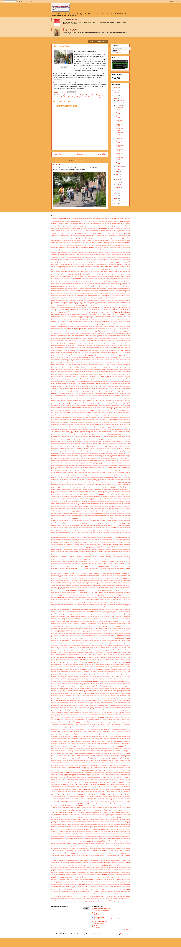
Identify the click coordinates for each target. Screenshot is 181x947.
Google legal (120, 443)
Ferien (52, 395)
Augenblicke (70, 255)
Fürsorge (57, 419)
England (103, 369)
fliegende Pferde (74, 400)
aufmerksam (62, 254)
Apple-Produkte (62, 249)
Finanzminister (54, 398)
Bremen (99, 295)
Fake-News (82, 386)
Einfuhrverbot (127, 360)
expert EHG (80, 383)
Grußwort (74, 450)
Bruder (67, 298)
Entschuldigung (126, 371)
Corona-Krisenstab (60, 330)
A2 (123, 218)
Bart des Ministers (111, 264)
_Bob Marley (54, 218)
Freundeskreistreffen (81, 412)
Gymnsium (126, 451)
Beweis (108, 283)
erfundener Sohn (102, 374)
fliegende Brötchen (66, 400)
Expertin (89, 383)
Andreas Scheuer (75, 237)
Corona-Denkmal (101, 328)
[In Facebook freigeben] (73, 92)
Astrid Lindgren (124, 250)
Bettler (76, 283)
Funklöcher (116, 417)
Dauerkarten (99, 335)
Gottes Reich (54, 444)
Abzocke (125, 223)
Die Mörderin (106, 342)
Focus (94, 402)
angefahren (68, 238)
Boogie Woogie (83, 291)
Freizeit (122, 410)
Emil (129, 367)
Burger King (95, 311)
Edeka (68, 357)
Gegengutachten (115, 426)
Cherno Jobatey (109, 319)
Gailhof (107, 420)
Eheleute (128, 357)
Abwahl (96, 223)
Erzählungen (115, 378)
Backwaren (86, 262)
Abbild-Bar (61, 219)
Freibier (105, 408)
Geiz (104, 427)
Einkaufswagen (55, 364)
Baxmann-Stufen (126, 266)
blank (112, 288)
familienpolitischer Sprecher (88, 390)
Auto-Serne (71, 261)
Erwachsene (97, 378)
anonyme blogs (105, 242)
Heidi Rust (120, 463)
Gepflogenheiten (121, 431)
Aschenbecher (107, 250)
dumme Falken (99, 354)
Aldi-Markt (83, 228)
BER (110, 273)
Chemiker (99, 319)
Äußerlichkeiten (74, 259)
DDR (129, 335)
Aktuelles (57, 228)
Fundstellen (91, 417)
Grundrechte (86, 448)
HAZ (81, 463)
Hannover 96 (99, 457)
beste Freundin (92, 279)
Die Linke (101, 342)
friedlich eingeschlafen (71, 414)
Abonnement (67, 221)
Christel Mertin (79, 321)
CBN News (76, 317)
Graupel (92, 444)
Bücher (99, 298)
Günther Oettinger (97, 450)
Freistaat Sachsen (106, 410)
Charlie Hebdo (71, 319)
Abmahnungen (54, 221)
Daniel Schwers (101, 333)
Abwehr (99, 223)
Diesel (90, 343)
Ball (67, 264)
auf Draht (94, 252)
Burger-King (101, 311)
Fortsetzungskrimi (55, 403)
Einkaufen (77, 362)
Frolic (58, 415)
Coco (111, 324)
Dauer (88, 335)
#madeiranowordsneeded (63, 218)
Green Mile (96, 444)
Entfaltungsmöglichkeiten (62, 371)
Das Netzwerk (64, 335)
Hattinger (77, 462)
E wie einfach (113, 355)
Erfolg (76, 374)
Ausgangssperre (55, 257)
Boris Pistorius (118, 291)
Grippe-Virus (70, 446)
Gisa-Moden (75, 441)
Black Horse (104, 288)
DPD (119, 348)
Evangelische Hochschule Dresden (107, 381)
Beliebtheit (97, 273)
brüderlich (72, 298)
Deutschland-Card (102, 340)
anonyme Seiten (55, 243)
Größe (95, 446)
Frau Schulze (119, 407)
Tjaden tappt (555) (119, 108)
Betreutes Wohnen (97, 281)
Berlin (66, 274)
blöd (74, 290)
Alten (77, 230)
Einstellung (64, 366)
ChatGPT (82, 319)
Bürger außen (81, 311)
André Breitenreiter (119, 235)
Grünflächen (62, 450)
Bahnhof (118, 262)
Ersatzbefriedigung (77, 378)
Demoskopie (107, 336)
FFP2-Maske (82, 396)
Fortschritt (122, 402)
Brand (89, 293)
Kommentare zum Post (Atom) (83, 160)
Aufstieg (112, 254)
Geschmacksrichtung (69, 436)
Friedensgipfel (54, 414)
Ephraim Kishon (116, 372)
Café (76, 316)
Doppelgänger (65, 348)
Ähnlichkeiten (60, 226)
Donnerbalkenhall (55, 348)
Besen (99, 278)
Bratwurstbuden (122, 293)
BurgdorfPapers (70, 311)
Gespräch (111, 436)
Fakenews (87, 386)
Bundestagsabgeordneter (68, 305)
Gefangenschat (87, 426)
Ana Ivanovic (84, 235)
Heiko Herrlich (61, 465)
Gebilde (111, 422)
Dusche (90, 355)
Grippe (65, 446)
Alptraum (53, 230)
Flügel (128, 400)
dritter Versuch (85, 352)
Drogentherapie (120, 352)
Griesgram (53, 446)
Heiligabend (83, 465)
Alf (94, 228)
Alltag (125, 228)
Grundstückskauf (105, 448)
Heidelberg (108, 463)
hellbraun (77, 468)
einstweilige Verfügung (72, 366)
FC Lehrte (85, 391)
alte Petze (73, 230)
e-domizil (125, 355)
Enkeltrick (116, 369)
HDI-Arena (84, 463)
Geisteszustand (92, 427)
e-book (121, 355)
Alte (63, 230)
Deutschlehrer (119, 340)
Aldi (79, 228)
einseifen (59, 366)
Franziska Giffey (99, 407)
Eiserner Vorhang (66, 367)
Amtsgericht (78, 233)
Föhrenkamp (98, 402)
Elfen (107, 367)
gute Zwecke (54, 451)
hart (111, 460)
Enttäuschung (77, 372)
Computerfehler (65, 326)
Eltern (118, 367)
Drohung (70, 354)
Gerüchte (128, 432)
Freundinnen (94, 412)
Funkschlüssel (123, 417)
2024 (116, 88)
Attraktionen (74, 252)
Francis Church (112, 403)
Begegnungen (73, 269)
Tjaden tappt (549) (119, 141)
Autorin (100, 261)
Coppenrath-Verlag (98, 326)
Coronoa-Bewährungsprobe (79, 331)
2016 (116, 198)
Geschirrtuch (54, 436)
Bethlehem (60, 281)
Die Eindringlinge (95, 342)
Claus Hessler (88, 324)
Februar (118, 184)
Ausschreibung (126, 257)
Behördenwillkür (71, 271)
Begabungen (59, 269)
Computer (59, 326)
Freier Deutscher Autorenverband (78, 410)
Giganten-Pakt (63, 441)
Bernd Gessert (102, 274)
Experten (85, 383)
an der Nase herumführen (75, 235)
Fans (115, 390)
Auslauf (94, 257)
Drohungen (75, 354)
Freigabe (88, 410)
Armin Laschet (76, 95)
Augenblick (64, 255)
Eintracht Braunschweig (82, 366)
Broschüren (114, 297)
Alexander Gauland (89, 228)
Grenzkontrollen (107, 444)
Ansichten (96, 243)
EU (65, 379)
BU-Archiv (86, 298)
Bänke (93, 264)
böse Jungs (62, 293)
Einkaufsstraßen (117, 362)
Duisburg (94, 354)
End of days (59, 369)
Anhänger (65, 240)
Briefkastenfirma (67, 297)
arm (110, 249)
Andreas (62, 237)
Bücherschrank (120, 298)
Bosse (75, 293)
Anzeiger (78, 247)
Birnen (66, 288)
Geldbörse (127, 427)
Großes (128, 446)
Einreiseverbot (91, 364)
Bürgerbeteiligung (108, 311)
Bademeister (97, 262)
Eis (121, 366)
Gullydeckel (82, 450)
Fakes (91, 386)
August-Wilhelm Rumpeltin (85, 255)
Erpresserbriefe (54, 378)
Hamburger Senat (62, 455)
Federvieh (117, 391)
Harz (52, 462)
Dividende (126, 345)
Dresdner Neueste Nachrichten (58, 352)
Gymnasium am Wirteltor (118, 451)
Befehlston (127, 267)
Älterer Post (102, 154)
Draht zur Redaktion (79, 350)
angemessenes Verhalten (99, 238)
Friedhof (60, 414)
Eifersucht (86, 359)
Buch (95, 298)
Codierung (115, 324)
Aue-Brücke (89, 252)
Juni (117, 174)
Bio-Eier (128, 286)
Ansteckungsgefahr (110, 243)
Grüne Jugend (117, 448)
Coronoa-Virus (88, 331)
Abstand (120, 221)
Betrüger (121, 281)
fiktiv (89, 396)
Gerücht (123, 432)
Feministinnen (115, 393)
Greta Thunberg (120, 444)
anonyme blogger (96, 242)
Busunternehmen (55, 316)
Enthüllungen (96, 371)
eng (91, 369)
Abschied (105, 221)
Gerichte (91, 432)
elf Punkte (103, 367)
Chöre (57, 321)
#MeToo (72, 218)
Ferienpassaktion (58, 395)
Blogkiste (82, 290)
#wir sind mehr (77, 218)
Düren (77, 355)
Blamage (109, 288)
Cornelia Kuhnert (119, 326)
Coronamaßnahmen (55, 331)
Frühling (96, 415)
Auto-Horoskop (65, 261)
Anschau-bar (57, 165)
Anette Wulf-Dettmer (106, 237)
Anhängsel (76, 240)
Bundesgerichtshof (125, 302)
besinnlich (114, 278)
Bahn (110, 262)
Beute (85, 283)
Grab (65, 444)
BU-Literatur (91, 298)
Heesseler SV (99, 463)
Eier (83, 359)
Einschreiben (54, 366)
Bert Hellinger (65, 276)
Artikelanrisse (75, 250)
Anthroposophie (69, 245)
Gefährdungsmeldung (69, 426)
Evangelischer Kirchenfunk (121, 381)
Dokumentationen (80, 347)
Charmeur (77, 319)
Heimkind (53, 467)
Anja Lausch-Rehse (96, 240)
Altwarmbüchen (122, 231)
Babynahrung (127, 261)
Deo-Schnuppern (121, 336)
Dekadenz (67, 336)
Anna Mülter (68, 242)
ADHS (63, 225)
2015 (116, 200)
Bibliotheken (62, 285)
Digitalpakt (76, 345)
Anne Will (85, 242)
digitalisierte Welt (63, 345)
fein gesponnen (89, 393)
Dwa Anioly (102, 355)
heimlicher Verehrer (65, 467)
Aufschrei (82, 254)
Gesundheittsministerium (124, 438)
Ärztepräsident (87, 250)
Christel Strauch (86, 321)
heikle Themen (54, 465)
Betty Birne (81, 283)
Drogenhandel (112, 352)
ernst (116, 376)
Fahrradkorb (115, 384)
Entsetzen (53, 372)
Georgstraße (104, 431)
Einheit (68, 362)
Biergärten (94, 285)
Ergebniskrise (114, 374)
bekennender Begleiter (124, 271)
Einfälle (105, 360)
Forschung (117, 402)
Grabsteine (68, 444)
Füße (60, 420)
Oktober (118, 105)
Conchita (86, 326)
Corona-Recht (89, 330)
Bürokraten (63, 314)
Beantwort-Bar (97, 267)
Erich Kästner (54, 376)
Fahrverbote (58, 386)
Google (115, 443)
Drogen (98, 352)
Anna (64, 242)
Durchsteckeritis (65, 355)
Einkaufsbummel (83, 362)
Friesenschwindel (105, 414)
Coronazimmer (69, 331)
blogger (78, 290)
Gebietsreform (106, 422)
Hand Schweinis (98, 455)
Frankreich (127, 405)
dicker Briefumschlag (73, 342)
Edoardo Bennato (110, 357)
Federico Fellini (102, 391)
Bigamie (98, 285)
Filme (112, 396)
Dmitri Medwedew (66, 347)
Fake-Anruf (70, 386)
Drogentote (53, 354)
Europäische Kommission (99, 379)
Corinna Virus (112, 326)
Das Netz (59, 335)
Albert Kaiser (67, 95)
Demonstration (100, 336)
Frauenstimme (71, 408)
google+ (125, 443)
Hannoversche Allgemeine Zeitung (112, 457)
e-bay (117, 355)
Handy (79, 456)
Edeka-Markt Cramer (93, 357)
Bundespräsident (94, 303)
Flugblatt (125, 400)
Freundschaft (107, 412)
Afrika (96, 225)
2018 (116, 193)
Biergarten (89, 285)
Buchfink (53, 300)
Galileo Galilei (113, 420)
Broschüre (109, 297)
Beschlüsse (84, 278)
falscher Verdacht (96, 388)
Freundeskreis (74, 412)
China (125, 319)
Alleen (122, 228)
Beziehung (124, 283)
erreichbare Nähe (68, 378)
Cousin (115, 331)
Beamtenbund (90, 267)
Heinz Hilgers (98, 467)
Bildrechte (71, 286)
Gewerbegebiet (82, 439)
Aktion (92, 226)
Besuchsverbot (54, 281)
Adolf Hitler (74, 225)
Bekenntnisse (54, 273)
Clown (105, 324)
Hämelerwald (82, 455)
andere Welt (112, 235)
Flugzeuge (84, 402)
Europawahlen (81, 381)
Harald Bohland (100, 460)
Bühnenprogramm (55, 302)
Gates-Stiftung (95, 422)
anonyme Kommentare (124, 242)
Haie (87, 453)
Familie (114, 388)
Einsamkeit (107, 364)
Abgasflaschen (82, 219)
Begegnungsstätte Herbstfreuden (84, 269)
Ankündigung (54, 242)
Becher (102, 267)
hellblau (72, 468)
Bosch (58, 293)
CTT (65, 333)
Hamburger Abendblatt (118, 453)
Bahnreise (127, 262)
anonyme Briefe (113, 242)
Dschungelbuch (85, 354)
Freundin (89, 412)
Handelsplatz (127, 455)
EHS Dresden (79, 359)
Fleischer (121, 398)
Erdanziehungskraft (55, 374)
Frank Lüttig (124, 403)
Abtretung (92, 223)
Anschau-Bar (84, 243)
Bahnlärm (123, 262)
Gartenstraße (54, 422)
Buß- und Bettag (98, 314)
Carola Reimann (115, 316)
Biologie (58, 288)
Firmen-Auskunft (90, 398)
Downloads (115, 348)
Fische (95, 398)
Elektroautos (98, 367)
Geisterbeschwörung (77, 427)
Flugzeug (79, 402)
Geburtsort (71, 424)
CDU (80, 318)
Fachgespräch (104, 383)
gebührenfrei (54, 424)
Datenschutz (84, 335)
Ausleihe (98, 257)
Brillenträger (100, 297)
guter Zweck (69, 451)
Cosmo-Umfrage (95, 331)
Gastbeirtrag (71, 422)
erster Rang (91, 378)
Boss (72, 293)
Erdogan (62, 374)
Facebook (97, 383)
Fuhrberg (110, 415)
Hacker (66, 453)
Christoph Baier (107, 323)
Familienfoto (54, 390)
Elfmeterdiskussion (113, 367)
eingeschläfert (59, 362)
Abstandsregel (55, 223)
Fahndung (120, 383)
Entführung (82, 371)
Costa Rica (101, 331)
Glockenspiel (119, 441)
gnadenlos (79, 443)
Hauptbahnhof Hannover (104, 462)
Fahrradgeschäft (89, 384)
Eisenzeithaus (59, 367)
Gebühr (119, 422)
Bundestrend (102, 305)
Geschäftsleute (92, 434)
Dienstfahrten (77, 343)
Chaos (62, 319)
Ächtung (57, 225)
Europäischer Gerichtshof (110, 379)
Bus (73, 314)
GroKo (83, 446)
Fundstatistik (85, 417)
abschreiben (110, 221)
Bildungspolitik (109, 286)
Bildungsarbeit (88, 286)
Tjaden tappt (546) (119, 154)
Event (128, 381)
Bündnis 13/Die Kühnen (98, 307)
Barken (104, 264)
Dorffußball (105, 348)
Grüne (111, 448)
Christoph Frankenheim (125, 323)
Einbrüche (71, 360)
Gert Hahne (118, 432)
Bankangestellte (88, 264)
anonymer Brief (63, 243)
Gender (77, 431)
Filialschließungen (99, 396)
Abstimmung (76, 223)
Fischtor (105, 398)
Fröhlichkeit (53, 415)
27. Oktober (89, 218)
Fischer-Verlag (100, 398)
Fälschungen (109, 388)
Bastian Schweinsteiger (65, 266)
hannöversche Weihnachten (62, 458)
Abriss (85, 221)
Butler (60, 316)
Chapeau (66, 319)
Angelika (85, 238)
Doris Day (110, 348)
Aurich (93, 255)
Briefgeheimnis (54, 297)
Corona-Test (104, 330)
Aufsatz (77, 254)
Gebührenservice (61, 424)
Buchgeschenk (59, 300)
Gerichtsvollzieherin (106, 432)
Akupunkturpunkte (64, 228)
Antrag (113, 245)
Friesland (111, 414)
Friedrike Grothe (97, 414)
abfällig (76, 219)
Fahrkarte (58, 384)
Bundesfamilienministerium (114, 302)
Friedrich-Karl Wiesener (88, 414)
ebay (128, 355)
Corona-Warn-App (126, 330)
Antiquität (75, 245)
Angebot (53, 238)
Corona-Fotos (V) (119, 137)
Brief (111, 295)
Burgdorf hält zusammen (59, 309)
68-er (120, 218)
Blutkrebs (118, 290)
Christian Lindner (121, 321)
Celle (106, 317)
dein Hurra (62, 336)
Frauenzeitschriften (79, 408)
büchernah (114, 298)
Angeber (128, 237)
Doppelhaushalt (72, 348)
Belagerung (72, 273)
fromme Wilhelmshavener (64, 415)
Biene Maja (77, 285)
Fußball (74, 419)
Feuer (52, 396)
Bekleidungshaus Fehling (63, 273)
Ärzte (82, 250)
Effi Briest (116, 357)
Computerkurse (73, 326)
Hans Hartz (98, 458)
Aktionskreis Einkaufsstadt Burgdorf (106, 226)
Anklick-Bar (127, 240)
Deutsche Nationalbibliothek (104, 338)
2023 (116, 90)
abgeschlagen (95, 219)
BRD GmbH (92, 295)
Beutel (88, 283)
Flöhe (85, 400)
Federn (112, 391)
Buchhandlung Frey (81, 300)
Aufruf (74, 254)
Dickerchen (81, 342)
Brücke (64, 298)
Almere (128, 228)
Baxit (121, 266)
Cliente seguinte (99, 324)
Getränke (53, 439)
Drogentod (127, 352)
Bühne (123, 300)
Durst (86, 355)
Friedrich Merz (79, 414)
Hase (55, 462)
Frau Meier (113, 407)
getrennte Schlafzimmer (61, 439)
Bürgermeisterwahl (91, 312)
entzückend (99, 372)
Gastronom (81, 422)
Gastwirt (90, 422)
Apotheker (53, 249)
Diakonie (60, 342)
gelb (107, 427)
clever (93, 324)
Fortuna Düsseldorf (63, 403)
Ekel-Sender (83, 367)
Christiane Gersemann (78, 323)
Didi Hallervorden (87, 342)
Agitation (109, 225)
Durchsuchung (72, 355)
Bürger (75, 311)
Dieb (63, 343)
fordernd (106, 402)
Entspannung (70, 372)
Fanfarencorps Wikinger (100, 390)
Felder (101, 393)
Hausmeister (74, 463)
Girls (71, 441)
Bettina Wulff (72, 283)
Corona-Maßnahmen (69, 330)
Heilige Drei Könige (93, 465)
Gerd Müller (60, 432)
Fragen (102, 403)
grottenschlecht (66, 448)
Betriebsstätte (105, 281)
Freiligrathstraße (98, 410)
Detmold (75, 338)
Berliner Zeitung (83, 274)
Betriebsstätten (111, 281)
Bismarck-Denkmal (84, 288)
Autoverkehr (105, 261)
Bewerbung (113, 283)
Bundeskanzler (70, 303)
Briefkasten (61, 297)
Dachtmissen (72, 333)
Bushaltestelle (91, 314)
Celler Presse (111, 317)
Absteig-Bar (61, 223)
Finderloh (60, 398)
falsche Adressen (100, 386)
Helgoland (68, 468)
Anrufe (76, 243)
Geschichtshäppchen (125, 434)
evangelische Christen (94, 381)
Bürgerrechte (99, 312)
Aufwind (121, 254)
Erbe (122, 372)
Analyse (89, 235)
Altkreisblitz (100, 231)
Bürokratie (69, 314)
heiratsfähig (114, 467)
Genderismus (82, 431)
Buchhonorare (102, 300)
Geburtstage (82, 424)
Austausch (105, 259)
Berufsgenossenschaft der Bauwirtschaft (84, 276)
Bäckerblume (76, 262)
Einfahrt (98, 360)
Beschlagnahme (77, 278)
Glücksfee (53, 443)
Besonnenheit (120, 278)
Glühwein (70, 443)
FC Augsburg (73, 391)
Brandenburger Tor (102, 293)
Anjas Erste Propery (116, 240)
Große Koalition (108, 446)
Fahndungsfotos (126, 383)
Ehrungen (73, 359)
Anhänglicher (71, 240)
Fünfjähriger (96, 417)
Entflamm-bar (77, 371)
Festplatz (117, 395)
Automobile (96, 261)
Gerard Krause (54, 432)
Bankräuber (98, 264)
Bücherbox (103, 298)
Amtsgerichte (62, 235)
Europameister (62, 381)
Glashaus (92, 441)
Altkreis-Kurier (84, 231)
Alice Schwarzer (116, 228)
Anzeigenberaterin (65, 247)
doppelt (83, 348)
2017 (116, 195)
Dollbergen (86, 347)
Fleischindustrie (126, 398)
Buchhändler (66, 300)
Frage (98, 403)
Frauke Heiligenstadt (88, 408)
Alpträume (58, 230)
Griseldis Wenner (77, 446)
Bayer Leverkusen (55, 267)
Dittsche (121, 345)
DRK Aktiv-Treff (92, 352)
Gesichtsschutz (99, 436)
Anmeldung (60, 242)
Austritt (110, 259)
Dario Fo (125, 333)
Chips (128, 319)
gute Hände (120, 450)
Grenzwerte (113, 444)
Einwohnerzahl (117, 366)
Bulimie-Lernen (64, 302)
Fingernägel (65, 398)
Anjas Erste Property (106, 240)
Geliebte (104, 429)
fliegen (60, 400)
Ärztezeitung (93, 250)
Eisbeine (124, 366)
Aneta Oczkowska (97, 237)
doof (60, 348)
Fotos (91, 403)
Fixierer (109, 398)
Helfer (128, 467)
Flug (114, 400)
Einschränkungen (126, 364)
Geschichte (110, 434)
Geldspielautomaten (77, 429)
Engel (93, 369)
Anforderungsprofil (122, 237)
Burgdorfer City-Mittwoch (97, 309)
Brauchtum (57, 295)
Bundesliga (86, 303)
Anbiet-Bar (107, 235)
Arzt (79, 250)
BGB (129, 283)
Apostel (118, 247)
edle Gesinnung (101, 357)
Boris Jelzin (99, 291)
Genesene (96, 431)
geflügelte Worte (107, 426)
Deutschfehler (87, 340)
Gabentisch (94, 420)
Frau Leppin (108, 407)
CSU (63, 333)
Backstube (81, 262)
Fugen (106, 415)
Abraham (73, 221)
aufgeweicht (122, 252)
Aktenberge (87, 226)
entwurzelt (88, 372)
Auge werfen (127, 254)
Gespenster (105, 436)
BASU (72, 266)
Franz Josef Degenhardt (65, 407)
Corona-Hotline (122, 328)
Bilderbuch (61, 286)
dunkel (116, 354)
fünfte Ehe (102, 417)
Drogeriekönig (60, 354)
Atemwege (53, 252)
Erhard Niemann (126, 374)
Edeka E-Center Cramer (76, 357)
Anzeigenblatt (72, 247)
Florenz (93, 400)
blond (85, 290)
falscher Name (88, 388)
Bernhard (128, 274)
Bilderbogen (54, 286)
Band (74, 264)
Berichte (63, 274)
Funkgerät (107, 417)
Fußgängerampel (71, 420)
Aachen (126, 218)
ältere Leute (95, 230)
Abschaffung (100, 221)
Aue (85, 252)
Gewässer (76, 439)
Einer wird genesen (92, 360)
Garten (122, 420)
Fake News (65, 386)
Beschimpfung (54, 278)
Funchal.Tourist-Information (62, 417)
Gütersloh (75, 451)
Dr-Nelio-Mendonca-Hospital (61, 350)
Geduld (121, 424)
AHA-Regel (124, 225)
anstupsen (123, 243)
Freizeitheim (127, 410)
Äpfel (110, 247)
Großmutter (60, 448)
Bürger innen (88, 311)
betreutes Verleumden (80, 281)
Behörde (53, 271)
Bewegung (104, 283)
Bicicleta (68, 285)
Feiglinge (84, 393)
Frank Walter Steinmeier (73, 405)
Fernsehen (72, 395)
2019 (116, 190)
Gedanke (92, 424)
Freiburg (109, 408)
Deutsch (79, 338)
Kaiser (59, 97)
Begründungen (112, 269)
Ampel (63, 233)
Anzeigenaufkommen (56, 247)
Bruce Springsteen (58, 298)
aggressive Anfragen (102, 225)
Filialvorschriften (107, 396)
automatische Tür (89, 261)
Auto (60, 261)
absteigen (67, 223)
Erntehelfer (127, 376)
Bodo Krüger (65, 291)
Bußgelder (114, 314)
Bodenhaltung (126, 290)
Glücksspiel (58, 443)
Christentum (97, 321)
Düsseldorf (94, 355)
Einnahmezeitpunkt (83, 364)
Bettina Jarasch (126, 281)
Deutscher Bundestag (125, 338)
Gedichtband (107, 424)
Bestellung (99, 279)
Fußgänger (64, 420)
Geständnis (121, 436)
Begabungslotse (65, 269)
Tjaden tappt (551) (119, 129)
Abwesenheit (115, 223)
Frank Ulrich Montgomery (60, 405)
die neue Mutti (112, 342)
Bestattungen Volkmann (71, 279)
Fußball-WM (104, 419)
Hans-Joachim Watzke (56, 460)
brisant (104, 297)
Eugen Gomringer (82, 379)
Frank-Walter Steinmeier (84, 405)
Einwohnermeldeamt (109, 366)
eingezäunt (64, 362)
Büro (59, 314)
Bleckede (57, 290)
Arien (108, 249)
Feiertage (77, 393)
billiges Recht (123, 286)
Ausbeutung (97, 255)
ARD (97, 249)
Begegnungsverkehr (96, 269)
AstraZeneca (117, 250)
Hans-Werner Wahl (77, 460)
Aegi (82, 225)
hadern (70, 453)
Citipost (72, 324)
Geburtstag (76, 424)
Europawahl (74, 381)
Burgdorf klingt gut (70, 309)
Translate (119, 52)
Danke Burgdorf (119, 333)
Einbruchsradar (77, 360)
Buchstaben (108, 300)
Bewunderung (119, 283)
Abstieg (71, 223)
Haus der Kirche (60, 463)
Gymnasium (109, 451)
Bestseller (111, 279)
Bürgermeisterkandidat (81, 312)
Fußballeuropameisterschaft (115, 419)
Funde (69, 417)
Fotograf (81, 403)
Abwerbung (109, 223)
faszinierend (59, 391)
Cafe (74, 316)
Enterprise (53, 371)
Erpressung (61, 378)
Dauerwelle (105, 335)
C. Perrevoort (70, 316)
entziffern (94, 372)
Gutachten (109, 450)
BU (82, 298)
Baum (99, 266)
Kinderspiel (73, 97)
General (87, 431)
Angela (72, 238)
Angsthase (60, 240)
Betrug (116, 281)
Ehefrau (123, 357)
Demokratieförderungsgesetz (90, 336)
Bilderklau (66, 286)
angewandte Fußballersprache (123, 238)
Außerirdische (68, 259)
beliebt (92, 273)
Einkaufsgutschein (103, 362)
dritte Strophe (78, 352)
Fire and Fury (71, 398)
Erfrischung (95, 374)
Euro (88, 379)
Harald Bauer (93, 460)
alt (61, 230)
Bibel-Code (57, 285)
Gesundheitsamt (65, 438)
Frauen (124, 407)
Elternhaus (122, 367)
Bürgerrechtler (105, 312)
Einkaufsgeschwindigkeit (93, 362)
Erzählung (108, 378)
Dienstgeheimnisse (84, 343)
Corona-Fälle (108, 328)
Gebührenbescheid (125, 422)
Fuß (70, 419)
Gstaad (77, 450)
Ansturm (128, 243)
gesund (53, 438)
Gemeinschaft (127, 429)
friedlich (63, 414)
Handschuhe (54, 456)
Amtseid (72, 233)
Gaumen (101, 422)
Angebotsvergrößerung (60, 238)
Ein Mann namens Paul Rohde (118, 359)
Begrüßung (118, 269)
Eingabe (53, 362)
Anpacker (69, 243)
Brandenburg (94, 293)
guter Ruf (60, 451)
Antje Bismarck (88, 245)
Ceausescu (102, 317)
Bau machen (89, 266)
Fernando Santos (66, 395)
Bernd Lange (109, 274)
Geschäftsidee (85, 434)
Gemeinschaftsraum (55, 431)
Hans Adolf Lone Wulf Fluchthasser (88, 458)
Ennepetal (121, 369)
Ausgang (128, 255)
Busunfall (128, 314)
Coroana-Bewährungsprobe (57, 328)
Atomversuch (64, 252)
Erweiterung (102, 378)
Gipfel (68, 441)
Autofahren (77, 261)
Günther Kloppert (89, 450)
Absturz (87, 223)
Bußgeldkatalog (121, 314)
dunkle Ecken (126, 354)
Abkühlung (110, 219)
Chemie (95, 319)
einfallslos (109, 360)
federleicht (108, 391)
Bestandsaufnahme (60, 279)
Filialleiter (93, 396)
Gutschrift (105, 451)
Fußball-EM (79, 419)
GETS (68, 439)
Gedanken (97, 424)
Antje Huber (95, 245)
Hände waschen (115, 455)
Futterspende (89, 420)
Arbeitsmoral (89, 249)
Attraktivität (80, 252)
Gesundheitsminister (83, 438)
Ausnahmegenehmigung (106, 257)
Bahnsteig (53, 264)
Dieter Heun (101, 343)
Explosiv (93, 383)
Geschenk (98, 434)
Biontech (62, 288)
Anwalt (117, 245)
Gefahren (76, 426)
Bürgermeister (62, 312)
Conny (90, 326)
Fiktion (86, 396)
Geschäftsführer (77, 434)
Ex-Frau (67, 383)
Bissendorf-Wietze (97, 288)
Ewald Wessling (61, 383)
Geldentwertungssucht (56, 429)
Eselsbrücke (54, 379)
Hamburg (105, 453)
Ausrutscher (114, 257)
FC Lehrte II (90, 391)
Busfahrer (80, 314)
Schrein (92, 97)
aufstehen (97, 254)
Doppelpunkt (79, 348)
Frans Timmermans (55, 407)
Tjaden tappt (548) (119, 145)
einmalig (69, 364)
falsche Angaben (107, 386)
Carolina (121, 316)
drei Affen (104, 350)
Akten (83, 226)
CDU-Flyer (84, 317)
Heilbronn (75, 465)
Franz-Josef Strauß (91, 407)
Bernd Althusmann (95, 274)
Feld (99, 393)
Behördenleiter (64, 271)
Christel (74, 321)
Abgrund (105, 219)
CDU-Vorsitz (97, 317)
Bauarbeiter (95, 266)
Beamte (85, 267)
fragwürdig (106, 403)
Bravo (88, 295)
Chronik (63, 324)
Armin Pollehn (122, 249)
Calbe (89, 316)
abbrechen (66, 219)
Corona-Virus (117, 330)
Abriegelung (81, 221)
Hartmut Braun (115, 460)
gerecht (65, 432)
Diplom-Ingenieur (82, 345)
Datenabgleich (78, 335)
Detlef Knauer (69, 338)
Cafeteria (86, 316)
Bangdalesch (78, 264)
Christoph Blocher (115, 323)
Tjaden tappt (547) (119, 150)
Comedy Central (126, 324)
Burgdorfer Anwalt (88, 309)
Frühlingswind (102, 415)
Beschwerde (94, 278)
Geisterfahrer (85, 427)
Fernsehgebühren (84, 395)
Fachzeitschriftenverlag (112, 383)
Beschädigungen (114, 276)
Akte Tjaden (79, 226)
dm (61, 347)
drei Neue (114, 350)
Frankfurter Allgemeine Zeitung (106, 405)
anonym (89, 242)
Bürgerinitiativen (54, 312)
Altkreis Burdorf (61, 231)
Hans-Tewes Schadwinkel (66, 460)
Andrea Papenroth (55, 237)
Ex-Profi (70, 383)
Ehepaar (58, 359)
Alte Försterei (67, 230)
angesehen (108, 238)
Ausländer (81, 257)
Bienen (82, 285)
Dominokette (95, 347)
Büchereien (108, 298)
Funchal (94, 95)
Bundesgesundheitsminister (58, 303)
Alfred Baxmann (103, 228)
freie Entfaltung (123, 408)
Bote (78, 293)
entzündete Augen (107, 372)
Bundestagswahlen (88, 305)
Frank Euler (118, 403)
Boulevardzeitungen (83, 293)
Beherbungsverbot (126, 269)
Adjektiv (66, 225)
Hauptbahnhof (96, 462)
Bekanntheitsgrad (104, 271)
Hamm (86, 455)
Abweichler (104, 223)
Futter (84, 420)
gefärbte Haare (99, 426)
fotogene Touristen (75, 403)
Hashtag (58, 462)
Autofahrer (82, 261)
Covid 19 (120, 331)
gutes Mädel (87, 451)
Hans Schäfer (104, 458)
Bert (60, 276)
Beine (86, 271)
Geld (109, 427)
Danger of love (94, 333)
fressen (64, 412)
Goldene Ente (89, 443)
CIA (66, 324)
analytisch (93, 235)
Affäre (91, 225)
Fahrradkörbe (122, 384)
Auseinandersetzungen (112, 255)
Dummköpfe (112, 354)
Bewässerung (93, 283)
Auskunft (77, 257)
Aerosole (85, 225)
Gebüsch (87, 424)
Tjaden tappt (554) (119, 112)
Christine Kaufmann (99, 323)
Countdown (106, 331)
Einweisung (96, 366)
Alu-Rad (128, 231)
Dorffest (101, 348)
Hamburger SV (69, 455)
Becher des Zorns (108, 267)
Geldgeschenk (65, 429)
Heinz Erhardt (91, 467)
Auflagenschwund (55, 254)
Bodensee (53, 291)
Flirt (83, 400)
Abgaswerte (88, 219)
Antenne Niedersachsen (59, 245)
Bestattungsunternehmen (82, 279)
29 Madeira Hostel (97, 218)
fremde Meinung (55, 412)
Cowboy (54, 333)
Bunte (105, 307)
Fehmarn (61, 393)
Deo (116, 336)
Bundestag (59, 305)
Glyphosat (75, 443)
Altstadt (115, 231)
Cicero (68, 324)
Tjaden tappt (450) (119, 125)
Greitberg (101, 444)
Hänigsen (83, 456)
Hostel (54, 97)
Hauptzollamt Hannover (122, 462)
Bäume (108, 266)
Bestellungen (105, 279)
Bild (101, 285)
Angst (56, 240)
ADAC (60, 225)
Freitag (112, 410)
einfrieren (121, 360)
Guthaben (92, 451)
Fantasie (118, 390)
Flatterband (115, 398)
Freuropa (120, 412)
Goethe (84, 443)
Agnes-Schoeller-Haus (116, 225)
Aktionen (96, 226)
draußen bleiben (92, 350)
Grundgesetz (80, 448)
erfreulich (91, 374)
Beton (64, 281)
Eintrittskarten (91, 366)
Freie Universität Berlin (65, 410)
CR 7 (58, 333)
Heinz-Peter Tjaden (106, 467)
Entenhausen (127, 369)
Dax (126, 335)
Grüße (70, 450)
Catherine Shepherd (68, 317)
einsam (96, 364)
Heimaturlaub (127, 465)
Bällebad (70, 264)
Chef (85, 319)
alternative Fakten (107, 230)
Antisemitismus (81, 245)
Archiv (94, 249)
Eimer (109, 359)
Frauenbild (58, 408)
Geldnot (71, 429)
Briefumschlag (82, 297)
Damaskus (78, 333)
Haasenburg (61, 453)
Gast (67, 422)
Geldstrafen (85, 429)
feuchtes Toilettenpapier (124, 395)
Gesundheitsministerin (93, 438)
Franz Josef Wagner (76, 407)
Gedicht (102, 424)
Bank (83, 264)
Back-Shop (70, 262)
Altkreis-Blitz (77, 231)
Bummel (71, 302)
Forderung (111, 402)
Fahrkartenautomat (65, 384)
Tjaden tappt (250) (71, 19)
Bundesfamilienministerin (101, 302)
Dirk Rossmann (90, 345)
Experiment (74, 383)
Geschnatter (76, 436)
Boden (121, 290)
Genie (100, 431)
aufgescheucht (107, 252)
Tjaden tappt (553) (119, 116)
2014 (116, 203)
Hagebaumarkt (79, 453)
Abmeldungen (61, 221)
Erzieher (120, 378)
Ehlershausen (64, 359)
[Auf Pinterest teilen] (75, 92)
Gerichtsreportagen (97, 432)
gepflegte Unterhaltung (112, 431)
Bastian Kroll (122, 264)
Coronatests (63, 331)
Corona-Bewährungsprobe (77, 328)
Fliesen (80, 400)
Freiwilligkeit (117, 410)
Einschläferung (118, 364)
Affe (94, 225)
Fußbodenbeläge (55, 420)
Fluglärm (75, 402)
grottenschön (73, 448)
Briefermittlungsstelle (125, 295)
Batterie (75, 266)
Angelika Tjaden (90, 238)
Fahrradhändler (97, 384)
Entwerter (83, 372)
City (75, 324)
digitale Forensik (122, 343)
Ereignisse (66, 374)
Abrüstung (94, 221)
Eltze (126, 367)
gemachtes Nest (110, 429)
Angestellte (113, 238)
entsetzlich (59, 372)
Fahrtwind (53, 386)
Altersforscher (54, 231)
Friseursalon (120, 414)
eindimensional (84, 360)
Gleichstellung (113, 441)
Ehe (120, 357)
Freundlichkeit (101, 412)
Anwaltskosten (126, 245)
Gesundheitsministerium (103, 438)
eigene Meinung (92, 359)
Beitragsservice (96, 271)
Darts (128, 333)
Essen (62, 379)
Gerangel (128, 431)
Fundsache (74, 417)
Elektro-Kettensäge (91, 367)
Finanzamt (121, 396)
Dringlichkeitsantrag (70, 352)
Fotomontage (86, 403)
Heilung (116, 465)
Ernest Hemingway (106, 376)
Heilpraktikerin (112, 465)
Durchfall (53, 355)
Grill (57, 446)
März (117, 182)
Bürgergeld (120, 311)
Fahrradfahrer (82, 384)
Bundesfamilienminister (89, 302)
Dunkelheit (120, 354)
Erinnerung (60, 376)
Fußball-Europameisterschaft (88, 419)
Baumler (112, 266)
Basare (117, 264)
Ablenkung (121, 219)
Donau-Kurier (127, 347)
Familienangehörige (125, 388)
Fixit (112, 398)
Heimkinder (58, 467)
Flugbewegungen (119, 400)
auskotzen (72, 257)
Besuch (123, 279)
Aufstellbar (107, 254)
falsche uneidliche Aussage (69, 388)
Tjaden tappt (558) (71, 30)
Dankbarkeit (110, 333)
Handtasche (60, 456)
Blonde (88, 290)
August (118, 169)
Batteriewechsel (81, 266)
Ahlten (128, 225)
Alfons (97, 228)
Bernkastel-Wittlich (55, 276)
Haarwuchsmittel (54, 453)
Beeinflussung (121, 267)
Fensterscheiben (126, 393)
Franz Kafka (84, 407)
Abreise (76, 221)
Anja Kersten (89, 240)
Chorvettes (61, 321)
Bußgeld (109, 314)
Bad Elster (91, 262)
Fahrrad (72, 385)
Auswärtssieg (119, 259)
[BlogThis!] (70, 92)
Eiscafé (128, 366)
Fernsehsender (92, 395)
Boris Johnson (105, 291)
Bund (81, 302)
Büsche (76, 314)
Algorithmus (110, 228)
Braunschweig (73, 295)
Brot (118, 297)
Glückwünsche (64, 443)
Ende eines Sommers (74, 369)
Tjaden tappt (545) (119, 158)
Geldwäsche (98, 429)
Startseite (80, 154)
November (119, 103)
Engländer (108, 369)
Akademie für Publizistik (70, 226)
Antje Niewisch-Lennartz (104, 245)
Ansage (79, 243)
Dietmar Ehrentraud (108, 343)
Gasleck (64, 422)
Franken (92, 405)
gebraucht (115, 422)
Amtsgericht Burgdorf (85, 233)
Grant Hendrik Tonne (76, 444)
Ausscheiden (120, 257)
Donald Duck (101, 347)
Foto (69, 403)
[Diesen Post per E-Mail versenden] (68, 92)
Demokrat (76, 336)
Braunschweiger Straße (82, 295)
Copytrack (105, 326)
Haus (128, 462)
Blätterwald (117, 288)
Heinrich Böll (80, 467)
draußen (86, 350)
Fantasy (123, 390)
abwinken (120, 223)
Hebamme (89, 463)
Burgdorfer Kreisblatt (86, 95)
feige (80, 393)
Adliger (70, 225)
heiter (119, 467)
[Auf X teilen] (72, 92)
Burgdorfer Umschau (60, 311)
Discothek (104, 345)
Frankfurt (96, 405)
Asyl (129, 250)
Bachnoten (65, 262)
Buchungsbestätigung (117, 300)
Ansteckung (102, 243)
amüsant (67, 235)
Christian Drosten (105, 321)
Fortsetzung (127, 402)
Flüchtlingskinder (108, 400)
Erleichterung (80, 376)
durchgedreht (58, 355)
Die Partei (118, 342)
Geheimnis (59, 427)
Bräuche (53, 295)
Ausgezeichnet (62, 257)
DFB (52, 342)
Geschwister (88, 436)
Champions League (55, 319)
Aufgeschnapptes (115, 252)
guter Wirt (64, 451)
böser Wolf (68, 293)
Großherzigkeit (54, 448)
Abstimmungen (82, 223)
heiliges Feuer (101, 465)
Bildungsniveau (102, 286)
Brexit (107, 295)
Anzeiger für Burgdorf (87, 247)
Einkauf (73, 362)
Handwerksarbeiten (72, 456)
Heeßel (93, 463)
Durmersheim (82, 355)
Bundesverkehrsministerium (64, 307)
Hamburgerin (76, 455)
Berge (59, 274)
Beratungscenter (126, 273)
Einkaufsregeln (110, 362)
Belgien (89, 273)
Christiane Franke (69, 323)
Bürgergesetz (127, 311)
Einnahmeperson (75, 364)
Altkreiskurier (106, 231)
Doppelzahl (96, 348)
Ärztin (97, 250)
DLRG (58, 347)
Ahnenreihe (60, 95)
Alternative (100, 230)
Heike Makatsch (126, 463)
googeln (111, 443)
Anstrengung (118, 243)
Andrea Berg (127, 235)
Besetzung (109, 278)
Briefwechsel (89, 297)
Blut (110, 290)
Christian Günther (114, 321)
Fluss (88, 402)
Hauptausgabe (89, 462)
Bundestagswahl (79, 305)
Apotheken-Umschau (125, 247)
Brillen (96, 297)
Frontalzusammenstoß (83, 415)
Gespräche (116, 436)
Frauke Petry (96, 408)
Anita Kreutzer (82, 240)
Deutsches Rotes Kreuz (79, 340)
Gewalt (72, 439)
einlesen (65, 364)
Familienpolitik (78, 390)
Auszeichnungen (55, 261)
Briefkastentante (75, 297)
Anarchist (98, 235)
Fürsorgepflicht (62, 419)
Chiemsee (116, 319)
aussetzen (88, 259)
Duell (90, 354)
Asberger (101, 250)
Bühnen (128, 300)
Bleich (60, 290)
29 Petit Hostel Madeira (106, 218)
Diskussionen (117, 345)
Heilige (87, 465)
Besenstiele (103, 278)
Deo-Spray (127, 336)
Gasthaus (76, 422)
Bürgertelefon (112, 312)
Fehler (53, 393)
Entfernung (70, 371)
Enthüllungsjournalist (103, 371)
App (57, 249)
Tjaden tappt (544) (119, 162)
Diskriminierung (110, 345)
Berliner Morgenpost (74, 274)
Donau (121, 347)
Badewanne (102, 262)
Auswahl (114, 259)
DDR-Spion (53, 336)
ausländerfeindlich (89, 257)
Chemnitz (104, 319)
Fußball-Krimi (98, 419)
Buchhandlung (73, 300)
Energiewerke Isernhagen (84, 369)
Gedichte (112, 424)
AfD (88, 225)
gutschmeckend (98, 451)
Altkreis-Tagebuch (92, 231)
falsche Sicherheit (58, 388)
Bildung (83, 286)
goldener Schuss (97, 443)
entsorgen (64, 372)
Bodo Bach (58, 291)
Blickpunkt (67, 290)
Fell (111, 393)
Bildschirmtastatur (77, 286)
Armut (57, 250)
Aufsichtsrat (92, 254)
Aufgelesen (100, 252)
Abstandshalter (126, 221)
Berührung (99, 276)
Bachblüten (59, 262)
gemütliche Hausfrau (64, 431)
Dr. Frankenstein (71, 350)
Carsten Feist (127, 316)
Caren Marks (103, 316)
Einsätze (113, 364)
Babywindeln (54, 262)
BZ (65, 316)
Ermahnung (85, 376)
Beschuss (89, 278)
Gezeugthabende (107, 439)
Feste (106, 395)
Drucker (80, 354)
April (117, 179)
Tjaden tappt (102, 97)
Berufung (95, 276)
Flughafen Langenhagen (62, 402)
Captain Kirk (97, 316)
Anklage (123, 240)
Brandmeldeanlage (110, 293)
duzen (98, 355)
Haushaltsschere (67, 463)
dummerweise (106, 354)
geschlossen (61, 436)
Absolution (116, 221)
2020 (116, 98)
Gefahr (62, 426)
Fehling (56, 393)
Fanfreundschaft (109, 390)
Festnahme (111, 395)
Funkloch (112, 417)
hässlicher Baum (71, 462)
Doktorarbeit (73, 347)
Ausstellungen (100, 259)
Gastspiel (86, 422)
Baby (122, 261)
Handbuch (109, 455)
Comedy (120, 324)
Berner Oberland (121, 274)
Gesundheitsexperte (73, 438)
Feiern (72, 393)
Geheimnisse (65, 427)
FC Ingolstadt (79, 391)
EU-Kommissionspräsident (72, 379)
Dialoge (67, 342)
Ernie (113, 376)
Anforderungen (114, 237)
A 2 (122, 218)
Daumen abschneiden (113, 335)
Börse (123, 291)
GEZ (101, 439)
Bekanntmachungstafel (114, 271)
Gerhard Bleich (71, 432)
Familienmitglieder (70, 390)
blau (121, 288)
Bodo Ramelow (71, 291)
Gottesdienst (60, 444)
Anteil (52, 245)
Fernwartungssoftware (100, 395)
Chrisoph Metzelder (68, 321)
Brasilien (117, 293)
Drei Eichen (109, 350)
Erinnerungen (67, 376)
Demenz (72, 336)
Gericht (86, 432)
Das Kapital (53, 335)
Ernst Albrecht (121, 376)
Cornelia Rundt (126, 326)
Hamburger (111, 453)
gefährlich (81, 426)
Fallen (94, 386)
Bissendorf (90, 288)
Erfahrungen (72, 374)
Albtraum (76, 228)
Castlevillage (54, 317)
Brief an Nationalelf (116, 295)
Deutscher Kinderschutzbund (57, 340)
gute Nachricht (126, 450)
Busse (104, 314)
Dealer (58, 336)
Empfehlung (54, 369)
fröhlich (128, 414)
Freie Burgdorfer (115, 408)
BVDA (63, 316)
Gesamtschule (54, 434)
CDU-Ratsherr (90, 317)
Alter (91, 230)
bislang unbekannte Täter (73, 288)
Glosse (125, 441)
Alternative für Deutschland (118, 230)
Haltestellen (96, 453)
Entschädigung (118, 371)
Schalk (87, 97)
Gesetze (93, 436)
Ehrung (69, 359)
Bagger (107, 262)
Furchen (128, 417)
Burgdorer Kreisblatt (111, 307)
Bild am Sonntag (107, 285)
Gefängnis (93, 426)
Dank (106, 333)
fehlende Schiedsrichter (124, 391)
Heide (104, 463)
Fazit (69, 391)
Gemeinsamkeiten (119, 429)
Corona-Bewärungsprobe (92, 328)
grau (88, 444)
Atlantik (59, 252)
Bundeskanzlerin (79, 303)
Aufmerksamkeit (68, 254)
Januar (118, 187)
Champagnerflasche (125, 317)
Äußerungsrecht (81, 259)
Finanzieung (127, 396)
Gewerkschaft (97, 439)
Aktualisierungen (122, 226)
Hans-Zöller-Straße (85, 460)
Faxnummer (65, 391)
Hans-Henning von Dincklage (123, 458)
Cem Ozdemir (117, 317)
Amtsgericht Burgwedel (97, 233)
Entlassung (112, 371)
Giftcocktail (122, 439)
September (119, 166)
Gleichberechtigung (105, 441)
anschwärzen (90, 243)
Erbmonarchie (127, 372)
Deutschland (94, 340)
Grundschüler (99, 448)
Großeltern (123, 446)
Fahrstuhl (128, 384)
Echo (62, 357)
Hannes (88, 456)
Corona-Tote (110, 330)
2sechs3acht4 (115, 218)
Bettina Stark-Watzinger (56, 283)
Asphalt (112, 250)
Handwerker (65, 456)
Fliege (57, 400)
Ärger (100, 249)
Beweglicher (99, 283)
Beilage (82, 271)
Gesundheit (58, 438)
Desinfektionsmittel (61, 338)
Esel (128, 378)
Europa (91, 379)
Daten (73, 335)
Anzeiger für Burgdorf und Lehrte (100, 247)
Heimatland (121, 465)
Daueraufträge (93, 335)
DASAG (69, 335)
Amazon (53, 233)
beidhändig (77, 271)
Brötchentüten (123, 297)
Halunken (101, 453)
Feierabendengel (67, 393)
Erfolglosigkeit (85, 374)
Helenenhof (124, 467)
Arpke (60, 250)
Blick (63, 290)
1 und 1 (82, 218)
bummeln (76, 302)
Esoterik (59, 379)
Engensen (98, 369)
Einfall (102, 360)
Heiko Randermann (68, 465)
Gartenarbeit (127, 420)
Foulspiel (95, 403)
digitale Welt (57, 345)
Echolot (65, 357)
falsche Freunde (115, 386)
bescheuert (127, 276)
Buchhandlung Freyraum (92, 300)
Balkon (57, 264)
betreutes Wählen (89, 281)
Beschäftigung (121, 276)
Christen (92, 321)
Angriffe (53, 240)
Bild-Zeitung (123, 285)
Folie (103, 402)
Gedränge (117, 424)
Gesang (60, 434)
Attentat (69, 252)
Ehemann (53, 359)
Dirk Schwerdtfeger (98, 345)
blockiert (71, 290)
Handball (104, 455)
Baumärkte (103, 266)
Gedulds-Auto (127, 424)
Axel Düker (111, 261)
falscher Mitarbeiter (80, 388)
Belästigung (78, 273)
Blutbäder (113, 290)
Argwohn (104, 249)
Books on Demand (91, 291)
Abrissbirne (89, 221)
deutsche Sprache (115, 338)
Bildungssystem (116, 286)
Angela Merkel (78, 238)
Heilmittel (106, 465)
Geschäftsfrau (71, 434)
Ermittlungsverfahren (94, 376)
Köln (78, 97)
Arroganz (64, 250)
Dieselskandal (95, 343)
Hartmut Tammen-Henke (124, 460)
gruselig (66, 450)
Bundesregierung (104, 303)
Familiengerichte (61, 390)
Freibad (101, 408)
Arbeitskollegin (83, 249)
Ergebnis (108, 374)
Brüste (80, 298)
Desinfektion (54, 338)
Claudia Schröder (80, 324)
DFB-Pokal (56, 342)
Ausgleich (68, 257)
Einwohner (102, 366)
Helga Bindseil (55, 468)
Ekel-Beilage (77, 367)
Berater (120, 273)
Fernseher (78, 395)
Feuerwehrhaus (75, 396)
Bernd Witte (114, 274)
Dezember (119, 100)
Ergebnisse (119, 374)
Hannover (92, 457)
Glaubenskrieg (97, 441)
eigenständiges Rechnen (102, 359)
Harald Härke (107, 460)
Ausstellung (93, 259)
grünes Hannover (55, 450)
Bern (89, 274)
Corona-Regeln (96, 330)
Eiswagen (72, 367)
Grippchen (61, 446)
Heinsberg (85, 467)
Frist (125, 414)
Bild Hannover (116, 285)
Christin (93, 323)
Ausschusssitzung (55, 259)
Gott (129, 443)
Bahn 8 (114, 262)
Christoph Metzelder (55, 324)
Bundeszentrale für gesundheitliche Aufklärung (81, 307)
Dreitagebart (127, 350)
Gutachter (114, 450)
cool (93, 326)
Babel (118, 261)
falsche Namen (123, 386)
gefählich (58, 426)
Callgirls (92, 316)
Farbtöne (128, 390)
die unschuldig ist (124, 342)
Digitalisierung (71, 345)
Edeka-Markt (85, 357)
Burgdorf (119, 307)
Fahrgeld (53, 384)
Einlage (61, 364)
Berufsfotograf (71, 276)
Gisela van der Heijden (83, 441)
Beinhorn (90, 271)
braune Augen (66, 295)
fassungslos (54, 391)
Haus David (53, 463)
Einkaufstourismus (126, 362)
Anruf (73, 243)
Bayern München (68, 267)
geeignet (53, 426)
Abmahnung (127, 219)
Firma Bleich (80, 398)
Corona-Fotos (115, 328)
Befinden (53, 269)
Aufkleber (127, 252)
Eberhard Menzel (55, 357)
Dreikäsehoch (120, 350)
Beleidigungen (84, 273)
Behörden (58, 271)
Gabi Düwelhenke (102, 420)
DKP (56, 347)
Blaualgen (124, 288)
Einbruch (65, 360)
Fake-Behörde (76, 386)
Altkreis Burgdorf (69, 231)
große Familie (100, 446)
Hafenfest (74, 453)
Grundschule (92, 448)
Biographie (53, 288)
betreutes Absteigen (70, 281)
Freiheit (93, 410)
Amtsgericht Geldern (108, 233)
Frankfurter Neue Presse (118, 405)
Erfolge (80, 374)
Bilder (128, 285)
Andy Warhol (90, 237)
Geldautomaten (121, 427)
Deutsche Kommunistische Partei (89, 338)
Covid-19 (124, 331)
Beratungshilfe (54, 274)
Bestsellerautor (118, 279)
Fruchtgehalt (91, 415)
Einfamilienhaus (115, 360)
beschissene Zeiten (68, 278)
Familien (118, 388)
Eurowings (86, 381)
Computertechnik (80, 326)
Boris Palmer (112, 291)
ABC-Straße (71, 219)
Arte (67, 250)
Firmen (84, 398)
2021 (116, 95)
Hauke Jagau (82, 462)
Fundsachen (79, 417)
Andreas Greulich (67, 237)
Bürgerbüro (115, 311)
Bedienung (115, 267)
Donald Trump (108, 347)
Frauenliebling (65, 408)
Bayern (62, 267)
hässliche (65, 462)
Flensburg (53, 400)
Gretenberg (127, 444)
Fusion (67, 419)
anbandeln (102, 235)
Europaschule (69, 381)
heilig (79, 465)
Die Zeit (59, 343)
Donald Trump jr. (116, 347)
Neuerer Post (57, 154)
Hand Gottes (91, 455)
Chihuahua (120, 319)
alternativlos (127, 230)
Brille (93, 297)
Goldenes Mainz (105, 443)
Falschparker (103, 388)
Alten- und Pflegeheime (84, 230)
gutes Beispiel (81, 451)
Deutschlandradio (110, 340)
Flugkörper (70, 402)
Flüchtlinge (102, 400)
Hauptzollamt (113, 462)
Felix (109, 393)
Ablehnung (115, 219)
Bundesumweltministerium (111, 305)
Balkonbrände (63, 264)
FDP (94, 391)
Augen (52, 255)
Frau (104, 407)
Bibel (52, 285)
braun (62, 295)
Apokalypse (113, 247)
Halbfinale (91, 453)
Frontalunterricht (74, 415)
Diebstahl (71, 343)
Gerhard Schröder (80, 432)
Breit (96, 295)
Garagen (118, 420)
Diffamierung (116, 343)
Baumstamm (116, 266)
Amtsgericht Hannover (118, 233)
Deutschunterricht (126, 340)
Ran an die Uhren (119, 121)
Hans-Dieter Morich (112, 458)
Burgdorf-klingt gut (79, 309)
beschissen (60, 278)
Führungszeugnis (126, 415)
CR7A (60, 333)
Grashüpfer (84, 444)
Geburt (66, 424)
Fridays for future (126, 412)
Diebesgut (66, 343)
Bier (85, 285)
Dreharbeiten (99, 350)
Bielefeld (72, 285)
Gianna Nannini (115, 439)
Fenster (120, 393)
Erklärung (74, 376)
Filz (114, 396)
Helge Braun (62, 468)
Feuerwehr (57, 396)
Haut (78, 463)
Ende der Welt (66, 369)
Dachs (68, 333)
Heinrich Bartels (73, 467)
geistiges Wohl (99, 427)
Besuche (128, 279)
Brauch (128, 293)
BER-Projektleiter (114, 273)
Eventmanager (54, 383)
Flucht (97, 400)
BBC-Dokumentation (78, 267)
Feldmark (105, 393)
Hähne (84, 453)
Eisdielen (53, 367)
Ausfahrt (119, 255)
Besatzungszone (106, 276)
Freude (68, 412)
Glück (128, 441)
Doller (90, 347)
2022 (116, 93)
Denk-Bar (113, 336)
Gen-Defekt (72, 431)
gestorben (127, 436)
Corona (66, 328)
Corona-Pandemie (79, 330)
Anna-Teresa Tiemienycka (76, 242)
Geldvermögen (92, 429)
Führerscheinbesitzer (117, 415)
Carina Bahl (108, 316)
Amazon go (59, 233)
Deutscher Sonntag (69, 340)
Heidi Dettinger (114, 463)
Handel (122, 455)
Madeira (82, 97)
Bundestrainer (96, 305)
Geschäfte (64, 434)
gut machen (103, 450)
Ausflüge (123, 255)
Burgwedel (119, 312)
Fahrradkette (110, 384)
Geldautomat (114, 427)
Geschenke (103, 434)
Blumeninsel (105, 290)
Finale (117, 396)
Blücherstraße (94, 290)
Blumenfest (99, 290)
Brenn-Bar (104, 295)
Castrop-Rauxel (60, 317)
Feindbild (96, 393)
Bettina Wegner (65, 283)
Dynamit (107, 355)
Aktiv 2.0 (116, 226)
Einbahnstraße (60, 360)
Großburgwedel (89, 446)
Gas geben (59, 422)
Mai (117, 177)
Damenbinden (84, 333)
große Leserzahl (117, 446)
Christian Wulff (61, 323)
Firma (76, 398)
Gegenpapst (100, 95)
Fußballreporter (126, 419)
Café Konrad (80, 316)
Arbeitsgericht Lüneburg (74, 249)
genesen (91, 431)
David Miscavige (121, 335)
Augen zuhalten (58, 255)
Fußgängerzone (78, 420)
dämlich (88, 333)
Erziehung (124, 378)
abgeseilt (101, 219)
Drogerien (65, 354)
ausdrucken (103, 255)
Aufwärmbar (117, 254)
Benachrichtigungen (104, 273)
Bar (102, 264)
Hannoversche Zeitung (74, 458)
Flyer (91, 402)
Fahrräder (76, 384)
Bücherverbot (127, 298)
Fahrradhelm (103, 384)
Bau (86, 266)
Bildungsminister (95, 286)
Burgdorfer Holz (106, 309)
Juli (117, 171)
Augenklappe (76, 255)
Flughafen (53, 402)
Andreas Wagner (83, 237)
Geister (70, 427)
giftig (59, 441)
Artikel (70, 250)
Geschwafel (82, 436)
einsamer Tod (101, 364)
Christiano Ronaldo (87, 323)
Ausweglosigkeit (126, 259)
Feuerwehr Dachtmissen (66, 396)
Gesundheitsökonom (113, 438)
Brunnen (76, 298)
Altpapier (111, 231)
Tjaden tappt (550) (119, 133)
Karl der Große (65, 97)
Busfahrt (85, 314)
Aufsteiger (102, 254)
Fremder (61, 412)
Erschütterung (85, 378)
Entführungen (89, 371)
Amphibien (68, 233)
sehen (96, 97)
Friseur (115, 414)
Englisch (112, 369)
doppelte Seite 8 (89, 348)
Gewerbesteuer (90, 439)
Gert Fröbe (113, 432)
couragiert (111, 331)
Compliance (53, 326)
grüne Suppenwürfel (125, 448)
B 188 (115, 261)
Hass (61, 462)
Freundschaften (113, 412)
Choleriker (53, 321)
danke (114, 333)
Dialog (64, 342)
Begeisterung (105, 269)
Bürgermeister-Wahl (71, 312)
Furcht (52, 419)
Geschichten (116, 434)
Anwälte (121, 245)
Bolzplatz (78, 291)
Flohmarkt (89, 400)
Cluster (108, 324)
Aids (64, 226)
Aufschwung (86, 254)
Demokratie (81, 336)
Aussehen (62, 259)
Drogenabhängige (105, 352)
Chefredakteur (90, 319)
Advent (79, 225)
